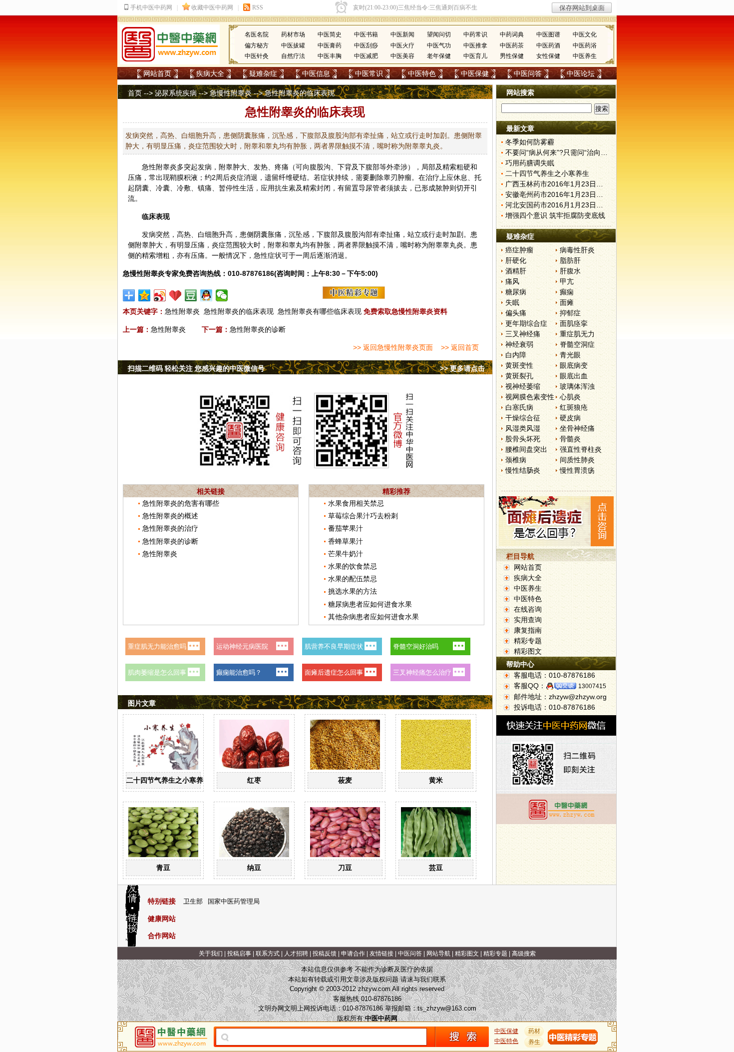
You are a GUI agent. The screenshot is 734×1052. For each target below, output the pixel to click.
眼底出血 (574, 376)
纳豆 (254, 868)
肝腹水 (570, 271)
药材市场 (293, 34)
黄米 (436, 780)
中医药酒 (548, 45)
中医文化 (585, 34)
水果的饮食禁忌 (352, 566)
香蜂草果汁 (345, 541)
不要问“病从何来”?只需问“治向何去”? (563, 152)
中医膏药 (330, 45)
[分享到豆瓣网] (191, 295)
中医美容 (402, 55)
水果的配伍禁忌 (352, 579)
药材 (534, 1031)
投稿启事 (239, 953)
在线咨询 (528, 609)
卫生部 (193, 901)
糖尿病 (515, 292)
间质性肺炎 (577, 460)
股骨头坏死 (522, 439)
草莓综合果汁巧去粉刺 (363, 516)
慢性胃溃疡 (577, 470)
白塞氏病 (519, 407)
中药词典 (512, 34)
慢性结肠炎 (522, 470)
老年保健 (439, 55)
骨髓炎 (570, 439)
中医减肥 (366, 55)
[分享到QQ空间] (144, 295)
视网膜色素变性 (529, 397)
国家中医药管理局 (234, 901)
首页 (135, 93)
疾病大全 (210, 73)
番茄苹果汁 (345, 528)
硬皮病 (570, 418)
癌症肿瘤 (519, 250)
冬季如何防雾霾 (529, 142)
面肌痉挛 (574, 323)
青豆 (163, 868)
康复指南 (528, 630)
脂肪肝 (570, 260)
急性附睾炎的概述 (170, 516)
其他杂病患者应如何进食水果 (373, 617)
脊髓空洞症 (577, 344)
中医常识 (369, 73)
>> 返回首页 (460, 347)
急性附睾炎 (159, 167)
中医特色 (422, 73)
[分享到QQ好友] (206, 295)
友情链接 (381, 953)
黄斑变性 (519, 365)
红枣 (254, 780)
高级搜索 (524, 953)
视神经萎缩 (522, 386)
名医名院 (257, 34)
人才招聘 (296, 953)
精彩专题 (528, 641)
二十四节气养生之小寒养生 (168, 780)
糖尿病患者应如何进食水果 (370, 604)
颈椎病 (515, 460)
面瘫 (567, 302)
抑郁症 (570, 313)
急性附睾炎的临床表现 (239, 311)
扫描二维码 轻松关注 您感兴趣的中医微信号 (196, 368)
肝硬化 (515, 260)
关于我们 (211, 953)
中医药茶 (512, 45)
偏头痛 (515, 313)
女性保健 (548, 55)
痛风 (512, 281)
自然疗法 (293, 55)
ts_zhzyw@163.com (446, 1008)
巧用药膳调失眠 (529, 163)
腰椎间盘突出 (526, 449)
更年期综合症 (526, 323)
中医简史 (330, 34)
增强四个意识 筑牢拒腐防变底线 (555, 215)
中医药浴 (585, 45)
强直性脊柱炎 (581, 449)
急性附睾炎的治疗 (170, 528)
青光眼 (570, 355)
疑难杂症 (263, 73)
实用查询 (528, 620)
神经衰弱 (519, 344)
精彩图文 (528, 651)
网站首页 (157, 73)
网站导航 (438, 953)
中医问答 (528, 73)
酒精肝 (515, 271)
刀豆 (345, 868)
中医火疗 (402, 45)
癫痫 (567, 292)
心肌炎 (570, 397)
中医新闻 (402, 34)
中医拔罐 (293, 45)
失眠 (512, 302)
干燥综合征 (522, 418)
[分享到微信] (222, 295)
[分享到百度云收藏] (175, 295)
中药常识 (475, 34)
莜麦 (345, 780)
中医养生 (585, 55)
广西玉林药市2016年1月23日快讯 (557, 184)
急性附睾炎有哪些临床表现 (320, 311)
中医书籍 (366, 34)
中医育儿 (475, 55)
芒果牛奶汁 (345, 554)
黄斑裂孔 (519, 376)
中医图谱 (548, 34)
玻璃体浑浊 (577, 386)
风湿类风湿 (522, 428)
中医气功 (439, 45)
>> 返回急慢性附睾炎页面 (393, 347)
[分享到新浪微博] (160, 295)
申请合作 (353, 953)
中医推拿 (475, 45)
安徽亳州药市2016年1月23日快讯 (557, 194)
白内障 (515, 355)
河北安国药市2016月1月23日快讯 (557, 205)
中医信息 (316, 73)
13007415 (592, 686)
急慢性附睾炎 (231, 93)
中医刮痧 (366, 45)
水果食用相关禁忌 (356, 503)
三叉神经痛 (522, 334)
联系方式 (268, 953)
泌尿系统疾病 (176, 93)
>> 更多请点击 (462, 368)
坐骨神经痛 (577, 428)
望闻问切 (439, 34)
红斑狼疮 (574, 407)
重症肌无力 (577, 334)
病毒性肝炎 (577, 250)
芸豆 (436, 868)
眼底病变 (574, 365)
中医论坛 (581, 73)
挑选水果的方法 (352, 591)
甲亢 (567, 281)
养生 (534, 1042)
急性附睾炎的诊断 (258, 329)
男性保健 (512, 55)
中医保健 (475, 73)
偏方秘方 (257, 45)
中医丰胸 (330, 55)
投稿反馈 (325, 953)
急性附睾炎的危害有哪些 (180, 503)
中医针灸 (257, 55)
